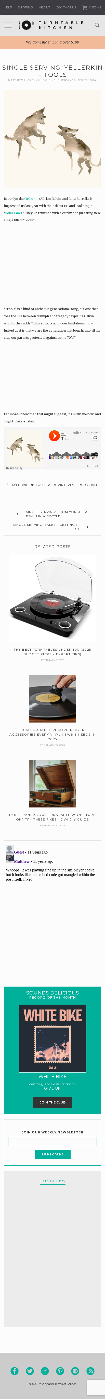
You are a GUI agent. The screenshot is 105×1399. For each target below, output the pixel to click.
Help (8, 7)
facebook (18, 485)
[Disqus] (52, 907)
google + (92, 485)
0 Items (94, 7)
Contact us (66, 7)
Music (42, 80)
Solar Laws (13, 213)
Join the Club (52, 1102)
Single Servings (62, 80)
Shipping (25, 7)
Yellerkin (31, 199)
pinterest (66, 485)
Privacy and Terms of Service (57, 1384)
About (44, 7)
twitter (42, 485)
